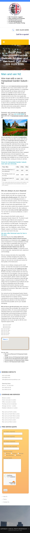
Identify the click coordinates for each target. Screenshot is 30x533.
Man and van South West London (11, 416)
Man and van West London (9, 421)
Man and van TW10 (5, 330)
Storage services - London (9, 406)
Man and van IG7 (7, 327)
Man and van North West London (11, 414)
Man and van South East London (10, 418)
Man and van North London (9, 412)
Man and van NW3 (5, 333)
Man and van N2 (5, 334)
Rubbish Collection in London (10, 408)
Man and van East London (9, 419)
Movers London (6, 398)
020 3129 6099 (22, 30)
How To (5, 496)
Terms (5, 499)
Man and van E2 (6, 326)
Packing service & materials (9, 404)
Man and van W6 (5, 331)
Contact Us (6, 502)
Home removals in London (9, 400)
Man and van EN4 (7, 324)
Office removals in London (9, 402)
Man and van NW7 (5, 329)
